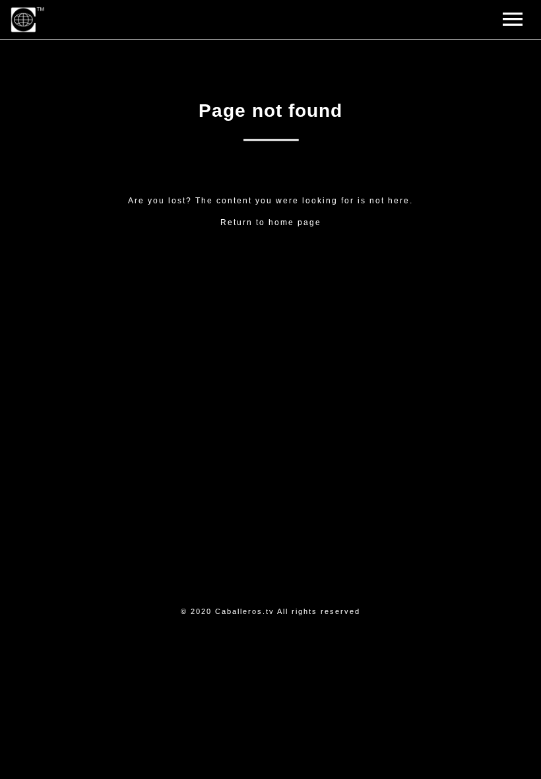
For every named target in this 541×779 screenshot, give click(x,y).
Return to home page (270, 222)
